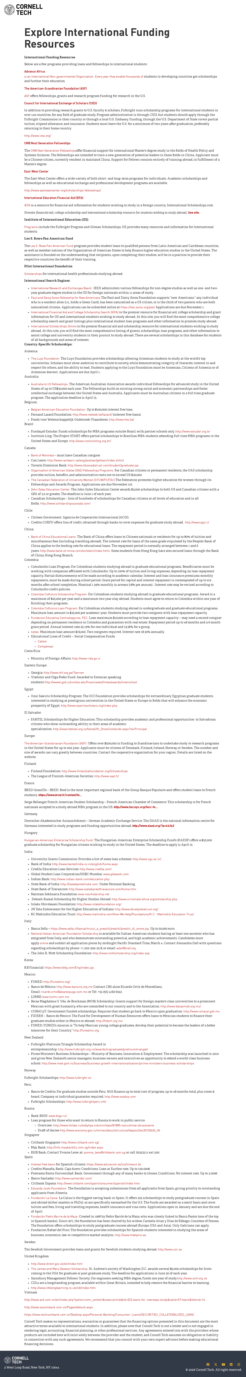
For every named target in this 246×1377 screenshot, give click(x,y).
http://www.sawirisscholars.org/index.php (89, 705)
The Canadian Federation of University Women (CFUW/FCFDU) (73, 480)
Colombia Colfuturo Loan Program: (55, 608)
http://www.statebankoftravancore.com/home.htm (102, 889)
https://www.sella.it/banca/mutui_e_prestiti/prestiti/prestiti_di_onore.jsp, (100, 928)
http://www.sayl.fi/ (106, 776)
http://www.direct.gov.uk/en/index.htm (57, 1263)
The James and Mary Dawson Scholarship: (60, 1269)
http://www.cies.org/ (37, 135)
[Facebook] (208, 1364)
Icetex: (35, 632)
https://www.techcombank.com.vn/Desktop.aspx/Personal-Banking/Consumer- (77, 1314)
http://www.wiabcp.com (120, 1096)
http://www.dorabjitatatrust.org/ (136, 909)
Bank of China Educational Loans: (54, 536)
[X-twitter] (216, 1364)
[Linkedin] (231, 1364)
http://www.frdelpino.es (130, 1235)
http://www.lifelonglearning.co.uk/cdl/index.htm (63, 1288)
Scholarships (33, 274)
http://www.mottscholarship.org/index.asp (121, 953)
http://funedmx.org (86, 1030)
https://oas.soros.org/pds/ (138, 307)
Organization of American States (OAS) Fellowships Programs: (73, 470)
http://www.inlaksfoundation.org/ (99, 904)
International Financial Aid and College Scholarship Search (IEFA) (74, 312)
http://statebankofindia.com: (79, 884)
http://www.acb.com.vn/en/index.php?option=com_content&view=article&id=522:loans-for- (85, 1299)
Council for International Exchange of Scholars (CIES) (60, 103)
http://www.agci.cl (197, 522)
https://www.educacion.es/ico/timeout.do (113, 1164)
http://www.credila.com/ (96, 869)
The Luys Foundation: (46, 358)
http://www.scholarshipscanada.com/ (65, 503)
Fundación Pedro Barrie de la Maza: (55, 1216)
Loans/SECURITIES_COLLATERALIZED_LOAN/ (162, 1314)
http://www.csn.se (170, 1249)
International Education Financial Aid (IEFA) (53, 198)
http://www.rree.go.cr (86, 658)
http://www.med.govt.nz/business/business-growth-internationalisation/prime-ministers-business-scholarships (118, 1063)
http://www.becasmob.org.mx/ (180, 1006)
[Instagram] (239, 1364)
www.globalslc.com (116, 874)
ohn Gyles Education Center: (51, 489)
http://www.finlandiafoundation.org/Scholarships (95, 771)
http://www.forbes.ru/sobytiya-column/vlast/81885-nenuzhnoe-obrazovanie (103, 1125)
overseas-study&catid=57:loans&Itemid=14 (175, 1299)
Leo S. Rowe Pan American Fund (52, 246)
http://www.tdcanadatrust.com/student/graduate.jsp (103, 465)
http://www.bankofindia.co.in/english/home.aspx (85, 864)
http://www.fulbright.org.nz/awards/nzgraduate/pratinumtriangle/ (103, 1049)
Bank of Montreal (43, 455)
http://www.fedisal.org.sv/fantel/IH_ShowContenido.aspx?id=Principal (100, 729)
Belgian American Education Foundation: (58, 409)
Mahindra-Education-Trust (175, 914)
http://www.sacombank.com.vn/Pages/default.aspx (58, 1307)
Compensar (46, 646)
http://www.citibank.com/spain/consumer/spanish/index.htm (98, 1183)
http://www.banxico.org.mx (75, 986)
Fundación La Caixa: (45, 1198)
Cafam (42, 641)
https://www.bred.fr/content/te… (60, 795)
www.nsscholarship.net (93, 894)
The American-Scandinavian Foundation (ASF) (55, 88)
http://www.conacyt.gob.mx (201, 1011)
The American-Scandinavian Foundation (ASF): (56, 743)
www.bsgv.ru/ (58, 1116)
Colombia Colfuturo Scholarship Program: (59, 594)
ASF (27, 96)
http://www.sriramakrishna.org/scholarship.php (144, 899)
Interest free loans (43, 1164)
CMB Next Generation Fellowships (47, 143)
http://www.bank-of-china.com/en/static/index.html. (75, 551)
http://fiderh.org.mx (109, 1021)
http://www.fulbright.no (75, 1077)
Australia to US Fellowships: (50, 384)
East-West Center (36, 171)
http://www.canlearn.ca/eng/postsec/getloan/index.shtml (85, 460)
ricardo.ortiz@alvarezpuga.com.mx (64, 992)
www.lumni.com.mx (55, 997)
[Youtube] (223, 1364)
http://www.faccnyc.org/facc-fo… (136, 807)
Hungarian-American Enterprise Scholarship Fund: (59, 840)
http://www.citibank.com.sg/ (80, 1142)
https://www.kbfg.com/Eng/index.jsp (69, 967)
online (44, 943)
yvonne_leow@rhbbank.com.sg (104, 1152)
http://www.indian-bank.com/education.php (80, 879)
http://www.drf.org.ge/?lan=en (64, 672)
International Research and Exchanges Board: (62, 288)
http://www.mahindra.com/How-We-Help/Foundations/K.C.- (116, 914)
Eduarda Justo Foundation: (49, 1188)
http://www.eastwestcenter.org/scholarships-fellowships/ (62, 190)
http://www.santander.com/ (73, 1178)
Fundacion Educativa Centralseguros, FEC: (59, 618)
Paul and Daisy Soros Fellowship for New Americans (66, 297)
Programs (31, 227)
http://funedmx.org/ (57, 981)
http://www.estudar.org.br (192, 431)
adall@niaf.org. (126, 948)
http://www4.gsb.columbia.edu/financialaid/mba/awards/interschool (91, 682)
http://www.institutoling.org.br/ (90, 441)
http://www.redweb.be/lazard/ (93, 414)
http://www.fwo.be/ (121, 419)
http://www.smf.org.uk (192, 1278)
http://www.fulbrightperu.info (86, 1101)
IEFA (27, 205)
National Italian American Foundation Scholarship (65, 933)
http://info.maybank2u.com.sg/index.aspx (75, 1147)
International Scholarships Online (53, 326)
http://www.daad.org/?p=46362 (153, 826)
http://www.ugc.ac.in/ (147, 859)
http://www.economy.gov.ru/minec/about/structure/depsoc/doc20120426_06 (110, 1130)
